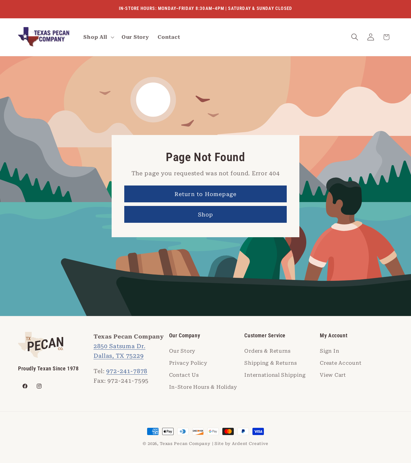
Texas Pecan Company (185, 443)
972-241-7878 (126, 371)
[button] (98, 37)
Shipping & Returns (270, 363)
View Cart (333, 375)
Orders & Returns (267, 351)
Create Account (340, 363)
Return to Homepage (206, 194)
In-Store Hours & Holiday (203, 387)
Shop (205, 214)
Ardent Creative (250, 443)
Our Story (182, 351)
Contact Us (184, 375)
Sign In (329, 351)
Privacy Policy (188, 363)
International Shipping (274, 375)
